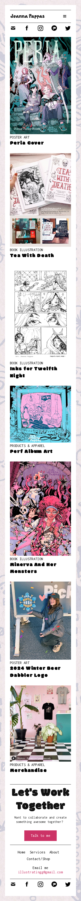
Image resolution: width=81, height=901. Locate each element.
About (54, 852)
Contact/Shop (38, 859)
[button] (65, 16)
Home (22, 852)
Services (37, 852)
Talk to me (40, 835)
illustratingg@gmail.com (40, 872)
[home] (27, 16)
